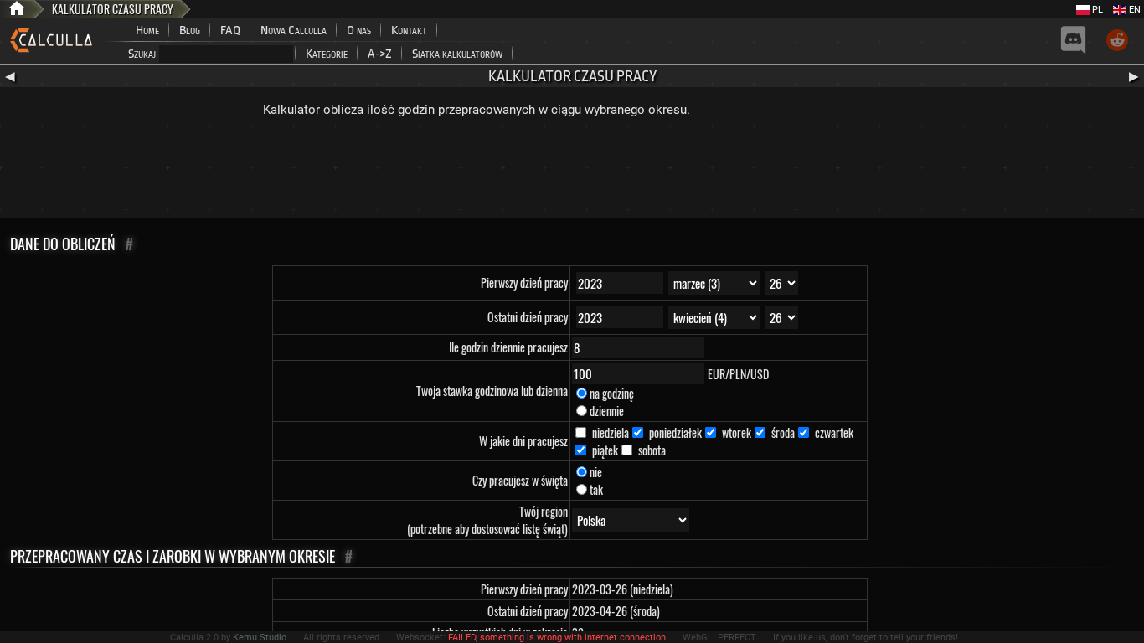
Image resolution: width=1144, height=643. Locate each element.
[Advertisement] (572, 171)
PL (1096, 9)
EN (1133, 9)
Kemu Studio (259, 637)
